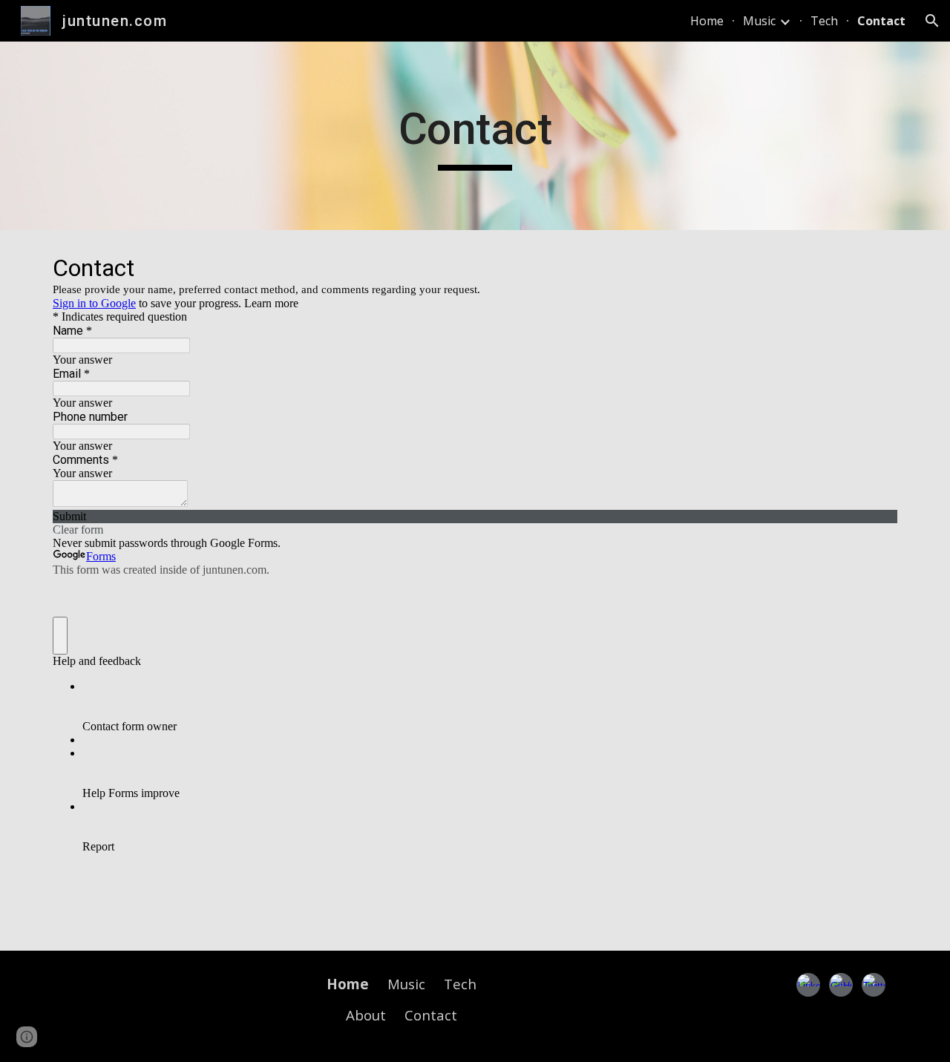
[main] (475, 136)
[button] (932, 21)
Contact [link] (881, 21)
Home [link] (707, 21)
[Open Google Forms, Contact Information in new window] (875, 267)
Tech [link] (824, 21)
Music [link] (759, 21)
